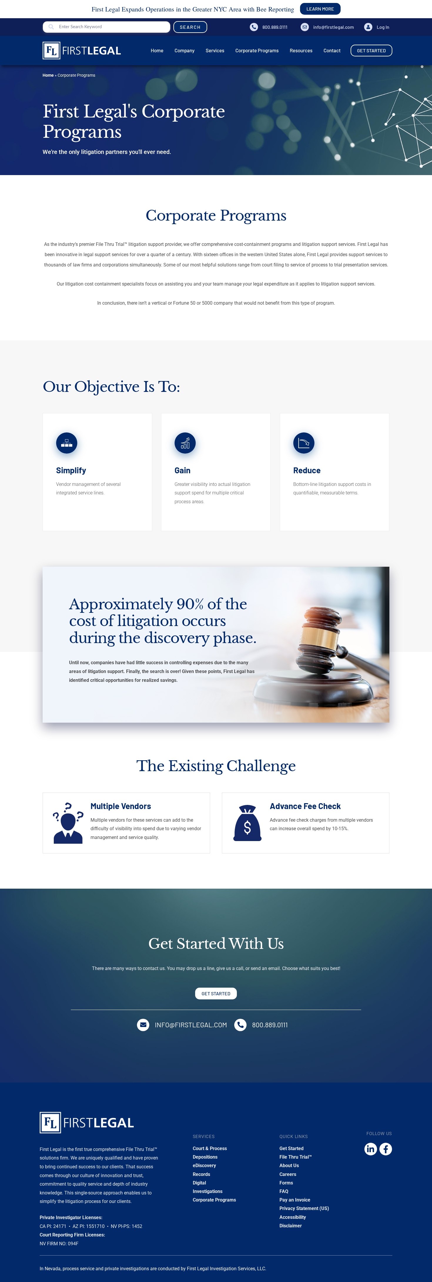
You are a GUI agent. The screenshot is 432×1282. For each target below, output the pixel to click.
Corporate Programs (214, 1200)
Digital (199, 1183)
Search (190, 27)
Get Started (291, 1148)
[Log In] (368, 27)
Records (201, 1174)
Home (48, 75)
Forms (286, 1183)
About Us (289, 1165)
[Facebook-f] (385, 1149)
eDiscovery (204, 1165)
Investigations (207, 1191)
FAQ (283, 1191)
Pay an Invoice (294, 1200)
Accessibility (292, 1217)
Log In (383, 27)
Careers (287, 1174)
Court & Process (210, 1148)
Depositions (205, 1157)
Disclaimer (290, 1226)
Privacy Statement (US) (304, 1208)
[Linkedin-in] (370, 1149)
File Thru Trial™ (295, 1157)
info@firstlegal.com (333, 27)
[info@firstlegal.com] (305, 27)
